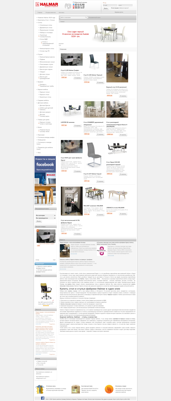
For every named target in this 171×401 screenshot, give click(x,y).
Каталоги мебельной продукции (43, 204)
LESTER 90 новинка (67, 122)
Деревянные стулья (46, 67)
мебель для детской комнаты (46, 108)
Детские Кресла (45, 105)
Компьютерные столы (47, 48)
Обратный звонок (81, 2)
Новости (62, 240)
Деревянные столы (46, 27)
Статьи (39, 365)
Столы (40, 22)
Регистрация (115, 8)
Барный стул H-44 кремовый (116, 87)
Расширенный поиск (94, 17)
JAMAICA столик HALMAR (115, 207)
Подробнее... (52, 324)
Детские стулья (45, 74)
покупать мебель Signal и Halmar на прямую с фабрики (76, 259)
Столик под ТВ (44, 51)
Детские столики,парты (44, 115)
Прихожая (41, 135)
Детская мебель (43, 103)
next (62, 43)
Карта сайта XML (125, 399)
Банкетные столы (45, 97)
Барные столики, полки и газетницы (46, 123)
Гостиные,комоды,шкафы (46, 137)
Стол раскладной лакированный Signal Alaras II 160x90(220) (116, 124)
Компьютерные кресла (47, 57)
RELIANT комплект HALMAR (93, 206)
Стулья (40, 54)
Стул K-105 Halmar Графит (70, 70)
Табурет (42, 72)
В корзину (78, 78)
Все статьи (40, 363)
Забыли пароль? (124, 8)
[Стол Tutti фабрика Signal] (48, 247)
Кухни (40, 127)
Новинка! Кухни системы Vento (45, 130)
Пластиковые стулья (46, 64)
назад (37, 259)
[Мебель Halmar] (46, 7)
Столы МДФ (44, 39)
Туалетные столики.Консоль (45, 35)
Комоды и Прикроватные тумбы (47, 85)
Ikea (39, 152)
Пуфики (42, 59)
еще (54, 259)
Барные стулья (45, 92)
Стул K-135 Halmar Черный (93, 75)
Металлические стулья (47, 62)
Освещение (42, 140)
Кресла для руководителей (45, 77)
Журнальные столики (47, 30)
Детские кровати (45, 112)
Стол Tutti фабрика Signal (46, 248)
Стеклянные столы (46, 25)
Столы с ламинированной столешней (48, 43)
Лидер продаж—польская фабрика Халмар (72, 242)
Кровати (40, 82)
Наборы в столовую (46, 32)
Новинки (63, 49)
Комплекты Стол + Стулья (46, 20)
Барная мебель (43, 89)
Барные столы (44, 94)
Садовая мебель (43, 100)
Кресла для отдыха (46, 69)
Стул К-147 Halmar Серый (92, 174)
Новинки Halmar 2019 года (46, 17)
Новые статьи (41, 361)
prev (60, 43)
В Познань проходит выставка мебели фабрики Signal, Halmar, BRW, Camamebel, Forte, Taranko (44, 328)
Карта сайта (116, 399)
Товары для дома (43, 119)
